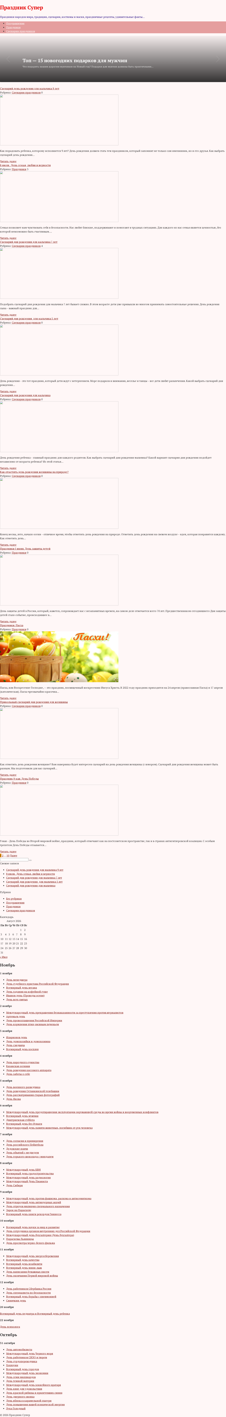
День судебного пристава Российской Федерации (37, 984)
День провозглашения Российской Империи (34, 1020)
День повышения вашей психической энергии (35, 1404)
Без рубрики (14, 898)
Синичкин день (16, 1300)
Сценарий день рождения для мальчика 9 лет (34, 870)
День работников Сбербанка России (28, 1288)
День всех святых (17, 999)
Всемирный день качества (22, 1260)
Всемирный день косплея (22, 1049)
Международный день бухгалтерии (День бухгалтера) (40, 1235)
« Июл (3, 957)
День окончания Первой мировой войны (32, 1275)
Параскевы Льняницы (20, 1239)
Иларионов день (16, 1037)
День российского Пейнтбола (24, 1144)
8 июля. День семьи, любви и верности (30, 874)
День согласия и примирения (24, 1141)
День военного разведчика (23, 1087)
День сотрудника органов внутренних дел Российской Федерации (48, 1231)
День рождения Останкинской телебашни (32, 1091)
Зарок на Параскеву (18, 1210)
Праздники (13, 27)
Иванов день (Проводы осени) (25, 995)
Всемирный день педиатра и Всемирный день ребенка (35, 1313)
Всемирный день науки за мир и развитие (33, 1227)
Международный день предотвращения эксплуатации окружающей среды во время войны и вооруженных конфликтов (82, 1112)
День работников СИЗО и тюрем (26, 1357)
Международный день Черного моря (29, 1353)
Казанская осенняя (18, 1066)
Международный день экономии (27, 1373)
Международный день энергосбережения (32, 1256)
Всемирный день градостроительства (30, 1173)
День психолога (10, 1326)
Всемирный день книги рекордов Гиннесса (33, 1214)
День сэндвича (15, 1045)
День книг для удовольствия (24, 1389)
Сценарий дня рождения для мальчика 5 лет (34, 881)
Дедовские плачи (17, 1148)
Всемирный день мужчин (22, 1116)
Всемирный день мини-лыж (24, 1267)
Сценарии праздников (20, 31)
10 (7, 855)
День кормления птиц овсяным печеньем (32, 1024)
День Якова (13, 1099)
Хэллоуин (12, 1365)
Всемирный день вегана (21, 987)
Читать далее (8, 161)
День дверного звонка (20, 1396)
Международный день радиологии (28, 1177)
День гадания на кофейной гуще (27, 991)
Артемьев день (15, 1016)
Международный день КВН (23, 1169)
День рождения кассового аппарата (28, 1070)
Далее (13, 855)
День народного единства (22, 1062)
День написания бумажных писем (27, 1271)
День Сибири (14, 1185)
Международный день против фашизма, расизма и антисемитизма (48, 1198)
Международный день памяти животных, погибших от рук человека (49, 1128)
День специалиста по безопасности (28, 1292)
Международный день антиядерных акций (33, 1202)
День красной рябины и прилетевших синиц (34, 1393)
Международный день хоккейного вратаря (33, 1385)
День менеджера (16, 980)
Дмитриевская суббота (20, 1120)
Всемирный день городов (22, 1369)
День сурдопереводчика (21, 1361)
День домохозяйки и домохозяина (28, 1041)
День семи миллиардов (21, 1377)
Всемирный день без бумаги (24, 1124)
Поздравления (15, 23)
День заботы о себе (18, 1074)
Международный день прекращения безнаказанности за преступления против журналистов (64, 1012)
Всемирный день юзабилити (24, 1264)
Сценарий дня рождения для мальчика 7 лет (34, 877)
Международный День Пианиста (27, 1181)
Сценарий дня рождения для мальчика (30, 885)
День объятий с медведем (22, 1152)
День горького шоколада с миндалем (30, 1156)
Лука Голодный (16, 1408)
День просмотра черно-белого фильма (30, 1243)
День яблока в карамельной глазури (29, 1400)
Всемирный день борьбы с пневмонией (31, 1296)
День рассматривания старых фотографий (33, 1095)
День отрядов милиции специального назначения (38, 1206)
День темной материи (20, 1381)
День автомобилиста (19, 1349)
